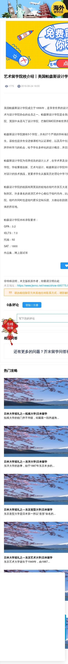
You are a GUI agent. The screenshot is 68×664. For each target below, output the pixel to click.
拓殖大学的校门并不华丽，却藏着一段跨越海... (31, 417)
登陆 (29, 305)
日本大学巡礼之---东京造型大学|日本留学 (28, 509)
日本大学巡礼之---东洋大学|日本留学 (25, 461)
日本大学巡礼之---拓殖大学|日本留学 (25, 413)
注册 (35, 305)
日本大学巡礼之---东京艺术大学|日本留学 (28, 557)
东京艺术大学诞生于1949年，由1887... (27, 561)
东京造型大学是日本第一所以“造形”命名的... (30, 513)
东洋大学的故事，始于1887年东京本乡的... (29, 465)
